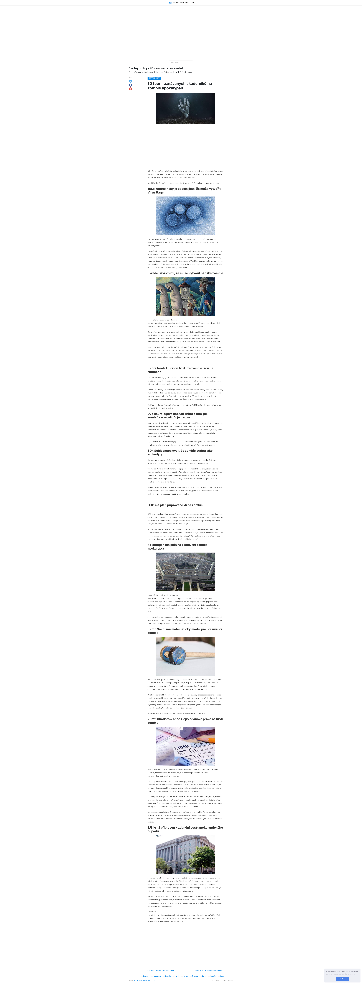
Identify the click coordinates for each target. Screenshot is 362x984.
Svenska (168, 976)
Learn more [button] (352, 974)
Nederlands (157, 976)
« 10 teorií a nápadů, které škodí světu (161, 970)
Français (195, 976)
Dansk (204, 976)
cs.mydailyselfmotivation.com (144, 980)
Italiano (185, 976)
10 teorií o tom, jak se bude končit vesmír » (208, 970)
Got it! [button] (342, 979)
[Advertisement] (181, 21)
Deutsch (146, 976)
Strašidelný (154, 78)
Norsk (177, 976)
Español (213, 976)
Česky (222, 976)
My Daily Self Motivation (183, 3)
